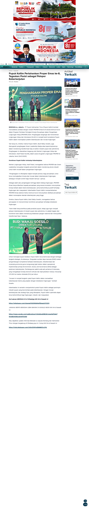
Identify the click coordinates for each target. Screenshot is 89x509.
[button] (51, 503)
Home (10, 70)
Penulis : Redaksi (13, 81)
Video (37, 67)
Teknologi (70, 67)
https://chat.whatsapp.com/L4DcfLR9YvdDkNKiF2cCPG (28, 327)
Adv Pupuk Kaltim (70, 192)
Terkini (21, 67)
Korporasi (16, 70)
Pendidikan (78, 67)
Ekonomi (52, 67)
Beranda (14, 67)
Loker (58, 67)
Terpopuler (30, 67)
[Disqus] (35, 353)
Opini (63, 67)
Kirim (72, 178)
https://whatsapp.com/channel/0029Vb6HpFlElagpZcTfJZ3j (29, 303)
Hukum (45, 67)
